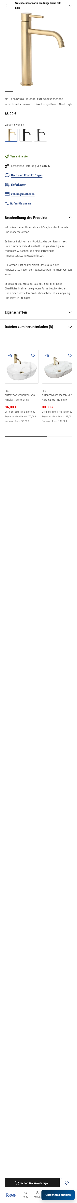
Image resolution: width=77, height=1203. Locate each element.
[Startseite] (10, 1195)
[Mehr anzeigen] (70, 5)
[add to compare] (10, 355)
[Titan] (40, 135)
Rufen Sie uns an (20, 203)
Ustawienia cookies (58, 1195)
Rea (6, 390)
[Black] (25, 135)
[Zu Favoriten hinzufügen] (33, 355)
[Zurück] (7, 5)
